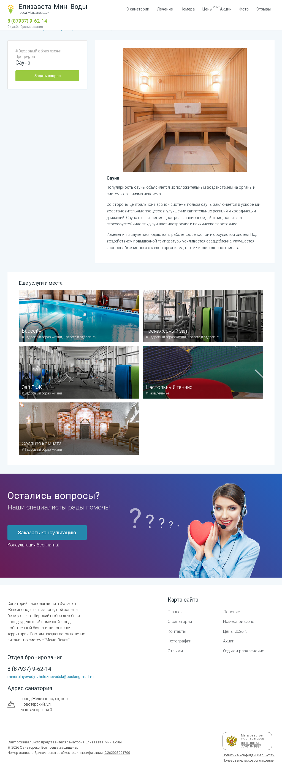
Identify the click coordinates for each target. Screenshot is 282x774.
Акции (226, 9)
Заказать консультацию (47, 532)
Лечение (165, 9)
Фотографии (179, 641)
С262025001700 (117, 753)
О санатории (137, 9)
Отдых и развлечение (243, 650)
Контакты (177, 631)
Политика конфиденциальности (249, 755)
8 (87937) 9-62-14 (27, 21)
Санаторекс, (29, 747)
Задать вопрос (47, 75)
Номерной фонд (238, 621)
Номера (188, 9)
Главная (175, 611)
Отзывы (263, 9)
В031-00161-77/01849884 (250, 744)
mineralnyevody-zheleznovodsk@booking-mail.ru (50, 676)
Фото (244, 9)
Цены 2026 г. (235, 631)
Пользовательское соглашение (248, 760)
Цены (207, 8)
